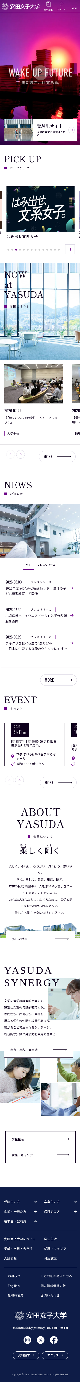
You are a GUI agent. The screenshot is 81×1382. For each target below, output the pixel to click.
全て (28, 564)
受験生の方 (12, 1202)
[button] (8, 250)
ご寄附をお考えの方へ (56, 1276)
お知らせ (14, 1276)
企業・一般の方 (15, 1211)
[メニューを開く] (74, 6)
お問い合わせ (50, 1295)
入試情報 (10, 1258)
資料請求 (48, 9)
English (14, 1285)
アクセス (61, 9)
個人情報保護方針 (53, 1285)
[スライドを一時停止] (70, 249)
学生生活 (50, 1239)
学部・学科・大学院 (24, 1050)
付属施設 (50, 1258)
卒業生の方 (52, 1202)
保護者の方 (52, 1211)
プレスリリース (46, 564)
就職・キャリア (55, 1248)
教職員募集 (16, 1295)
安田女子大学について (20, 1239)
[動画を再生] (40, 72)
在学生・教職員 (15, 1221)
